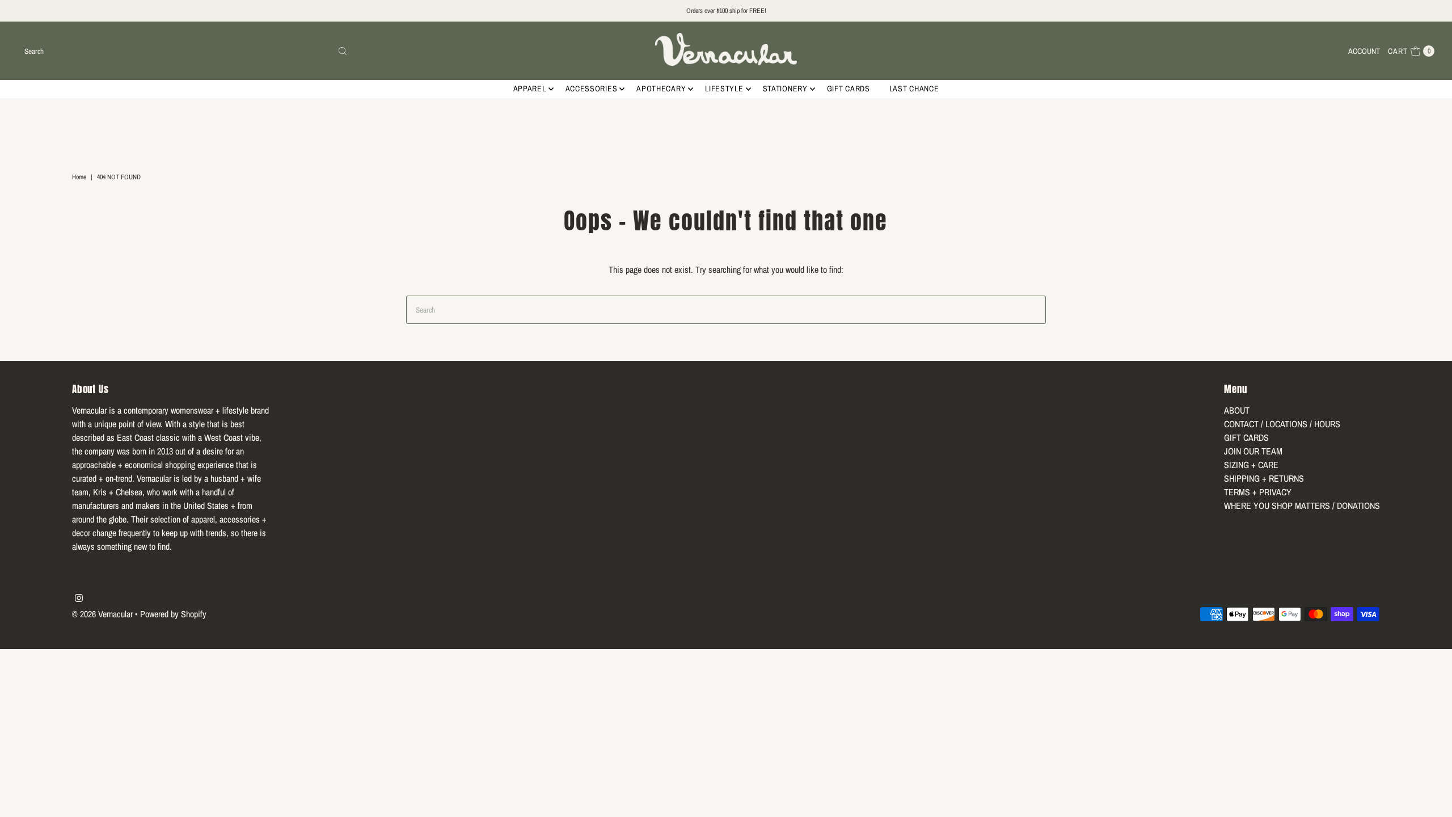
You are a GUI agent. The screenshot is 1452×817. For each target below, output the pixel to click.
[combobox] (186, 51)
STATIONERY (785, 88)
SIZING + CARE (1251, 464)
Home (79, 177)
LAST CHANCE (914, 88)
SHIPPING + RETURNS (1264, 478)
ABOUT (1237, 410)
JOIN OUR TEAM (1253, 451)
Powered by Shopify (173, 614)
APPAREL (529, 88)
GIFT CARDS (848, 88)
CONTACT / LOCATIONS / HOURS (1282, 424)
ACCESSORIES (591, 88)
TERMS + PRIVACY (1257, 492)
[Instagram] (79, 598)
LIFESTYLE (724, 88)
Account (1364, 51)
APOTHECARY (661, 88)
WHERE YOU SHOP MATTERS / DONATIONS (1302, 505)
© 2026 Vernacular (102, 614)
